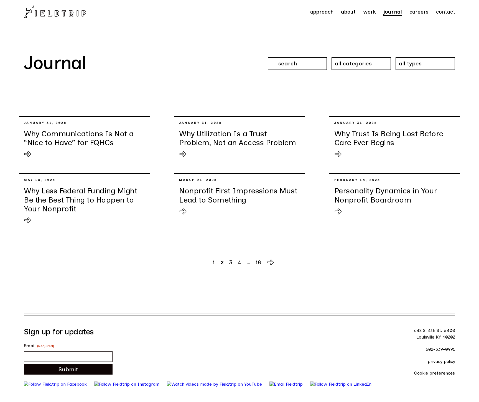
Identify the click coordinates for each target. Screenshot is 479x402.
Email (39, 345)
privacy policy (441, 361)
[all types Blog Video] (425, 66)
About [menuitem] (348, 12)
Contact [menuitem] (445, 12)
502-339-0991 (440, 349)
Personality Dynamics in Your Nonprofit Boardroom (385, 195)
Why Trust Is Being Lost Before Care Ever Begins (388, 138)
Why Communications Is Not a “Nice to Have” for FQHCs (79, 138)
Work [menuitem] (369, 12)
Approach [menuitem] (321, 12)
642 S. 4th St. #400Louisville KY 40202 (434, 334)
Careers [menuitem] (419, 12)
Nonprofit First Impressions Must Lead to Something (238, 195)
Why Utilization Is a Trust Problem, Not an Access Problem (237, 138)
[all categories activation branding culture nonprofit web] (361, 66)
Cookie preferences (434, 373)
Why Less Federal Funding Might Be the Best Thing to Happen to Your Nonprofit (80, 199)
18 (258, 262)
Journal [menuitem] (392, 12)
